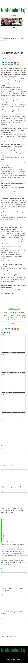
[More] (18, 63)
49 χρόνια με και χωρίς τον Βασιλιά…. (12, 487)
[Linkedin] (12, 63)
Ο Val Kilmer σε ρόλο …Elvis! (9, 636)
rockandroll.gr (8, 317)
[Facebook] (12, 3)
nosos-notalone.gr (8, 541)
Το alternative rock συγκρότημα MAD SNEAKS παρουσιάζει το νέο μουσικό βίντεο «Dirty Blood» (12, 510)
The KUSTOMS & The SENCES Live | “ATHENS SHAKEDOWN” (11, 589)
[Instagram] (15, 63)
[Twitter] (16, 3)
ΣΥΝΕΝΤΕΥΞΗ (6, 58)
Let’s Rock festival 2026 (8, 465)
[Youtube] (13, 323)
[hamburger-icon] (14, 28)
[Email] (9, 63)
